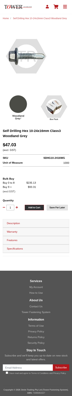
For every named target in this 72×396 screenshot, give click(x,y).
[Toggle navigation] (65, 7)
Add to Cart (34, 207)
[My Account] (47, 7)
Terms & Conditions (40, 373)
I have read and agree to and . (37, 373)
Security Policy (36, 342)
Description (13, 223)
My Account (36, 287)
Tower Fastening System (36, 312)
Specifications (15, 248)
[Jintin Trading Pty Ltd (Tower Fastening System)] (18, 6)
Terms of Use (36, 325)
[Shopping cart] (56, 7)
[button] (57, 207)
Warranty (12, 231)
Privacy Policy (36, 331)
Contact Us (36, 306)
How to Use (36, 292)
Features (12, 240)
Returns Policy (36, 337)
